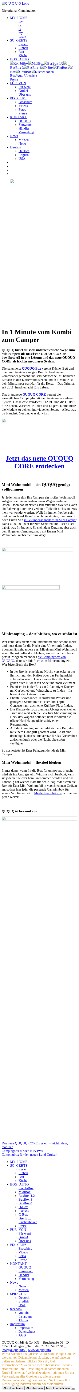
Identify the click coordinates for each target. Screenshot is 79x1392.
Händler (24, 128)
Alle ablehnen (34, 1388)
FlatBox (24, 1211)
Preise (23, 1226)
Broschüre (25, 102)
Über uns (25, 94)
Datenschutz (27, 1331)
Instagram (25, 1316)
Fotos (22, 109)
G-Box (23, 1214)
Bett (21, 51)
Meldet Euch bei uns (48, 793)
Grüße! (23, 90)
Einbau (23, 48)
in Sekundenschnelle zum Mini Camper (50, 520)
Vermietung (26, 132)
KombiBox (26, 1188)
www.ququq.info (39, 1350)
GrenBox (25, 1218)
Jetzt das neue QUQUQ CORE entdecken (39, 462)
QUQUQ (25, 121)
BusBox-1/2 (27, 1195)
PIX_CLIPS (18, 98)
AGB (22, 1335)
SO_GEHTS (18, 40)
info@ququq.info (13, 1350)
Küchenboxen (28, 1222)
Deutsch (15, 147)
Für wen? (25, 87)
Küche (23, 55)
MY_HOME (18, 17)
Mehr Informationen (58, 1388)
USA (22, 158)
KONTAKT (18, 117)
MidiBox (25, 1192)
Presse (23, 113)
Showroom (26, 124)
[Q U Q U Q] (15, 3)
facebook (16, 1309)
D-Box (23, 1207)
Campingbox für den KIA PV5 (22, 1151)
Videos (23, 106)
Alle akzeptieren (13, 1388)
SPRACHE (18, 1294)
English (24, 155)
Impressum (17, 1324)
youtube (24, 1312)
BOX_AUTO (19, 59)
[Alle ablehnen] (73, 1389)
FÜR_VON (18, 83)
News (14, 136)
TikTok (23, 1320)
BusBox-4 (25, 1203)
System (23, 44)
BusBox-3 (25, 1199)
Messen (24, 140)
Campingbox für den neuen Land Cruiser (29, 1154)
